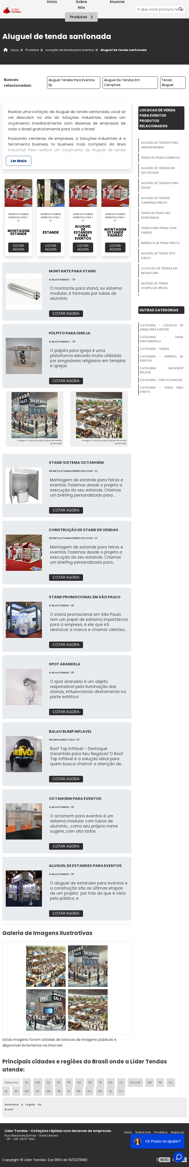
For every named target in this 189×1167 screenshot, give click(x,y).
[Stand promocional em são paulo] (24, 620)
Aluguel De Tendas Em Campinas (122, 82)
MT (38, 1091)
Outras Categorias (158, 310)
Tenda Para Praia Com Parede (158, 230)
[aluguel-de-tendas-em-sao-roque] (46, 1010)
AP (16, 1091)
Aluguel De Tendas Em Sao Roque (158, 170)
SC (79, 1082)
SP (58, 1082)
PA (160, 1082)
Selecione (11, 1082)
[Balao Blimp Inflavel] (24, 754)
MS (49, 1091)
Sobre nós (143, 1132)
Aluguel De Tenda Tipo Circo (158, 255)
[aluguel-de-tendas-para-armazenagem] (46, 966)
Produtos (78, 17)
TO (121, 1091)
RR (100, 1091)
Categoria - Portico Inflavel (161, 380)
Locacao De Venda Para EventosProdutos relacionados (157, 118)
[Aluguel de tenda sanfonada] (34, 415)
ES (48, 1082)
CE (121, 1082)
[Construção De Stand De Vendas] (24, 553)
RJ (27, 1082)
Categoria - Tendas (154, 349)
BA (110, 1082)
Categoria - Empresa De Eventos (161, 358)
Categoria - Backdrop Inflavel (161, 370)
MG (37, 1082)
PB (59, 1091)
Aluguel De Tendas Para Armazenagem (159, 144)
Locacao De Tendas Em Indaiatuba (159, 270)
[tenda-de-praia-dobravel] (88, 966)
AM (150, 1082)
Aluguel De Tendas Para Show (159, 185)
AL (6, 1091)
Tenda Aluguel (167, 82)
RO (89, 1091)
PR (69, 1082)
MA (27, 1091)
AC (171, 1082)
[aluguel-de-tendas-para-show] (88, 1010)
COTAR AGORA (18, 247)
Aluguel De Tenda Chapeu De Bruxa (154, 285)
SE (110, 1091)
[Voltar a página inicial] (12, 9)
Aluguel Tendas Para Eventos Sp (71, 82)
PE (100, 1082)
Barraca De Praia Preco (160, 243)
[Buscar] (180, 9)
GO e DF (135, 1082)
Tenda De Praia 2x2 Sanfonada (155, 215)
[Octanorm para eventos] (24, 821)
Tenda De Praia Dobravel (160, 157)
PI (69, 1091)
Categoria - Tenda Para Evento (161, 390)
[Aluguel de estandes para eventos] (24, 888)
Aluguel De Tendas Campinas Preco (155, 200)
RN (78, 1091)
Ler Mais (19, 161)
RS (90, 1082)
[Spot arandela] (24, 687)
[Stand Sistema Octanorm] (24, 485)
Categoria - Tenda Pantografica (161, 339)
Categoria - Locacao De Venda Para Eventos (161, 327)
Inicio (128, 1132)
